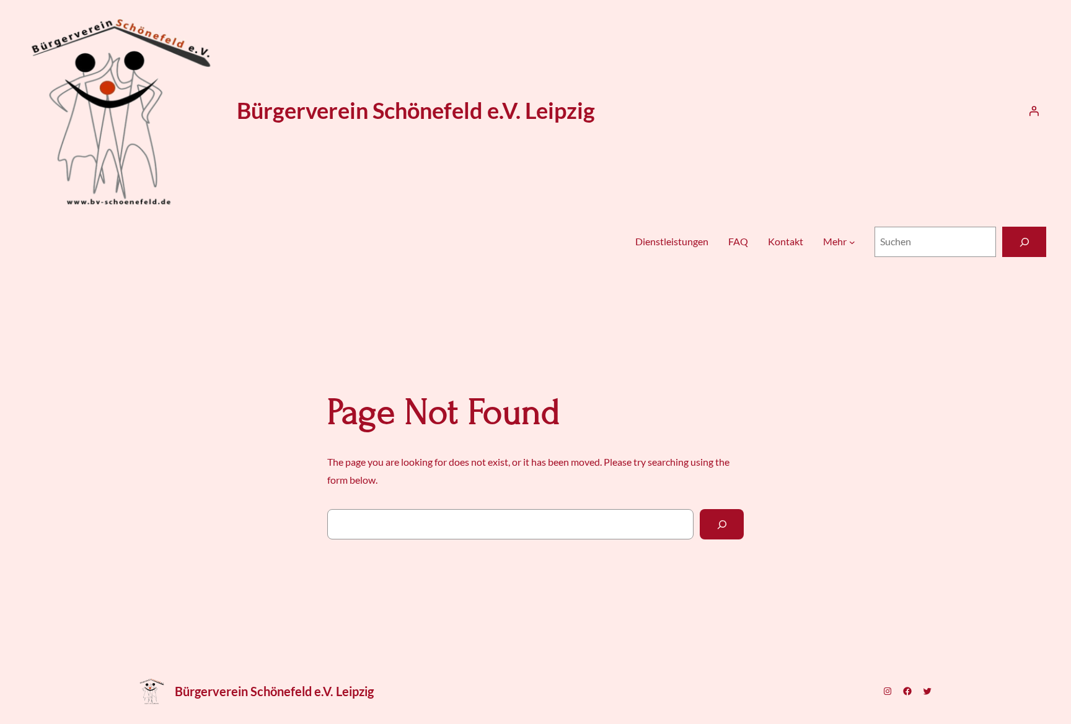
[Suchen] (1024, 242)
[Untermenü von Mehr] (852, 242)
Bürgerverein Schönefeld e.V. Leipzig (416, 110)
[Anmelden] (1033, 110)
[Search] (722, 524)
